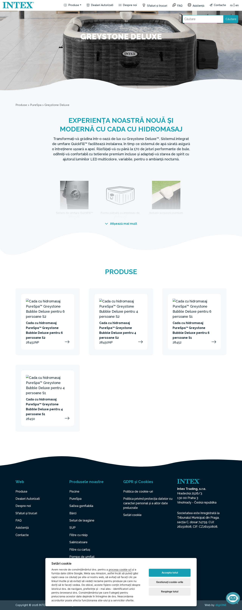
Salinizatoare (78, 542)
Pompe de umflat (82, 557)
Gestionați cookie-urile (169, 582)
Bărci (72, 513)
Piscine (74, 491)
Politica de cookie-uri (138, 491)
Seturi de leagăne (81, 520)
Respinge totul (169, 591)
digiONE (220, 605)
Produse (73, 5)
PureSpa (35, 105)
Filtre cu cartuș (79, 549)
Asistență (198, 5)
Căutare (231, 19)
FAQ (179, 5)
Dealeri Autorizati (101, 5)
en (237, 5)
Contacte (219, 5)
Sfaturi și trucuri (156, 5)
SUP (72, 527)
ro (231, 5)
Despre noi (129, 5)
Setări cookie (132, 515)
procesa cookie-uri (120, 569)
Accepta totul (170, 572)
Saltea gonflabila (81, 506)
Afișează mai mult (123, 223)
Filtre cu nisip (78, 535)
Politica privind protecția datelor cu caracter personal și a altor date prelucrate (147, 503)
